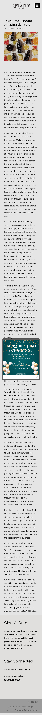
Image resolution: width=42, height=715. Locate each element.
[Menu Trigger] (37, 5)
